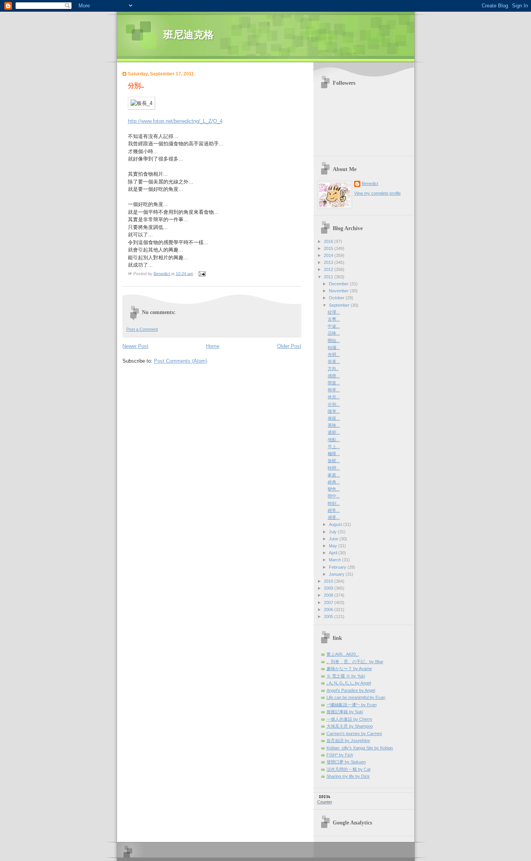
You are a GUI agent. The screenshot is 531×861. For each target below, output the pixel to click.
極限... (334, 453)
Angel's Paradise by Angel (351, 690)
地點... (334, 439)
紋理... (334, 312)
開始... (334, 340)
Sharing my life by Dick (348, 776)
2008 (329, 595)
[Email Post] (202, 273)
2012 (329, 269)
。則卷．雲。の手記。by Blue (355, 661)
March (335, 559)
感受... (334, 517)
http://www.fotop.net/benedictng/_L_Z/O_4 (175, 121)
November (339, 290)
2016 (329, 241)
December (339, 283)
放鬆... (334, 460)
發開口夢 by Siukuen (346, 762)
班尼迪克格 (188, 34)
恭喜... (334, 361)
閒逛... (334, 383)
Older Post (289, 346)
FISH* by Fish (340, 755)
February (338, 567)
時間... (334, 468)
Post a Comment (142, 329)
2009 (329, 588)
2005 (329, 616)
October (337, 297)
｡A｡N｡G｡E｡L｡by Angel (349, 683)
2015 (329, 248)
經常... (334, 510)
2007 (329, 602)
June (334, 538)
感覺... (334, 376)
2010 (329, 581)
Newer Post (135, 346)
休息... (334, 397)
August (336, 524)
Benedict (370, 183)
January (337, 574)
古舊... (334, 319)
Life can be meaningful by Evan (356, 697)
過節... (334, 432)
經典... (334, 482)
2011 (329, 276)
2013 (329, 262)
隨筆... (334, 411)
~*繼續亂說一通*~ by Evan (352, 704)
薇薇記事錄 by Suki (345, 711)
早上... (334, 446)
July (333, 531)
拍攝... (334, 347)
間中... (334, 496)
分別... (334, 404)
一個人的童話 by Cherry (349, 719)
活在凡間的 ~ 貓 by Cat (348, 769)
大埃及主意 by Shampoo (350, 726)
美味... (334, 425)
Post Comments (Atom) (180, 361)
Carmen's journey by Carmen (354, 733)
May (333, 545)
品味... (334, 333)
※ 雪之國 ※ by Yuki (346, 676)
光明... (334, 354)
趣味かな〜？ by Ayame (349, 668)
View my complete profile (377, 193)
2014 (329, 255)
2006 (329, 609)
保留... (334, 418)
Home (212, 346)
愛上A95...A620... (343, 654)
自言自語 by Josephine (348, 740)
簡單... (334, 390)
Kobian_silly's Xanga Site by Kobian (360, 748)
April (333, 552)
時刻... (334, 503)
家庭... (334, 475)
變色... (334, 489)
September (340, 305)
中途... (334, 326)
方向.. (333, 368)
